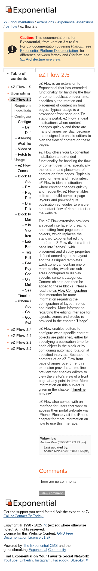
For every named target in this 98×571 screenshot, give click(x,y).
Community (57, 550)
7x (5, 22)
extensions (45, 22)
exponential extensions (75, 22)
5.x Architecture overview (40, 59)
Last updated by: (56, 447)
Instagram (43, 560)
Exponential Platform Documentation (49, 51)
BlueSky (77, 560)
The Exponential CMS (40, 546)
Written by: (48, 438)
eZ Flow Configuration (70, 290)
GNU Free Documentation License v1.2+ (38, 535)
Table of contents (19, 76)
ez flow (11, 26)
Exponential (38, 550)
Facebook (60, 560)
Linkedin (26, 560)
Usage (82, 321)
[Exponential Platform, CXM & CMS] (31, 14)
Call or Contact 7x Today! (24, 516)
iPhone (82, 415)
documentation (22, 22)
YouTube (10, 560)
